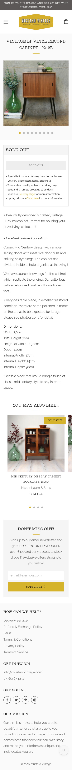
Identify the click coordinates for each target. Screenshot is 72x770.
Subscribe (34, 586)
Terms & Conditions (17, 639)
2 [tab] (34, 507)
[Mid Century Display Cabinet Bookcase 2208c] (36, 443)
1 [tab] (30, 507)
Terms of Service (15, 652)
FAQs (7, 633)
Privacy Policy (13, 646)
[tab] (20, 133)
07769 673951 (13, 678)
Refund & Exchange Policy (22, 627)
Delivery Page (27, 194)
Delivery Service (15, 620)
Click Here (32, 198)
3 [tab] (38, 507)
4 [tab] (42, 507)
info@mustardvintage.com (22, 672)
